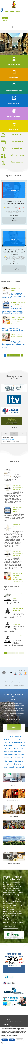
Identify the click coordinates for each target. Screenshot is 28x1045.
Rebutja (11, 1039)
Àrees (18, 302)
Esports (13, 304)
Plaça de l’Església (13, 269)
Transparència (17, 148)
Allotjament (14, 785)
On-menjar (18, 323)
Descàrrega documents (14, 90)
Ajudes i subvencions (14, 116)
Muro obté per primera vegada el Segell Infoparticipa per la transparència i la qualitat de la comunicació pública (13, 344)
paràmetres (4, 1037)
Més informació (14, 215)
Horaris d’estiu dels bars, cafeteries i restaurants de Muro (13, 329)
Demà (22, 434)
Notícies (13, 290)
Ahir (5, 434)
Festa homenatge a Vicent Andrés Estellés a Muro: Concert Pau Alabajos (14, 252)
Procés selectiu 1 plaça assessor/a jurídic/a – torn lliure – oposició (14, 629)
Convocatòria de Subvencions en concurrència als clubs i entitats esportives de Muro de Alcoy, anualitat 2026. (12, 310)
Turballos (14, 220)
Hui (14, 434)
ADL (20, 485)
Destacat (19, 288)
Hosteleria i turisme (16, 321)
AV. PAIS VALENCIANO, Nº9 (8, 439)
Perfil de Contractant (16, 155)
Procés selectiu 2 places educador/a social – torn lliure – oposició (14, 643)
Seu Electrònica (17, 134)
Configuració (20, 1039)
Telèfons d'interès (14, 77)
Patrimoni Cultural (14, 801)
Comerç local (20, 317)
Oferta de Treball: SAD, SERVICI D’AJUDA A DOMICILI (14, 602)
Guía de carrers (14, 129)
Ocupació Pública (14, 64)
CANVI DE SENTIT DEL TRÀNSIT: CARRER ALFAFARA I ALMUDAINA (13, 295)
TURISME (14, 727)
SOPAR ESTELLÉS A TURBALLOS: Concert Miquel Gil (14, 203)
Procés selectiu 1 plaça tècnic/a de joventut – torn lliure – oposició (14, 615)
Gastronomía (19, 319)
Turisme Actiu (14, 848)
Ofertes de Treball (14, 103)
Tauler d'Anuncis (17, 162)
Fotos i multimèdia (14, 863)
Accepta (4, 1039)
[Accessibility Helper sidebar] (2, 10)
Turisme (13, 326)
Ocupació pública (17, 610)
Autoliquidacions (17, 141)
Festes (14, 832)
